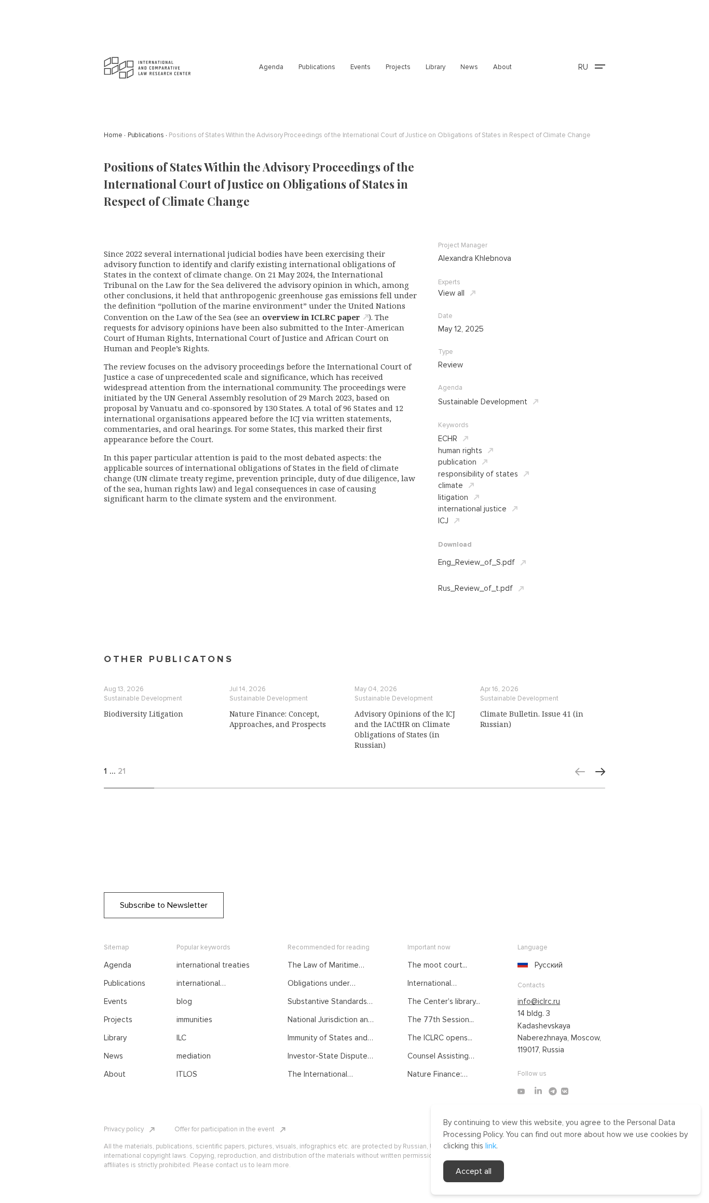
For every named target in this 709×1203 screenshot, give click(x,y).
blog (184, 1001)
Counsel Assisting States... (438, 1056)
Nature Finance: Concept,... (434, 1074)
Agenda (271, 67)
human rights (460, 450)
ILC (181, 1037)
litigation (453, 497)
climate (450, 485)
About (502, 67)
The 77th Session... (440, 1019)
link (490, 1146)
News (469, 67)
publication (457, 462)
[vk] (565, 1091)
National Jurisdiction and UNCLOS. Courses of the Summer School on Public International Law (331, 1020)
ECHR (447, 438)
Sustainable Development (482, 401)
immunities (194, 1019)
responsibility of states (478, 474)
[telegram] (553, 1091)
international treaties (213, 965)
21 (122, 771)
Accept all (474, 1171)
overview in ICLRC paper (311, 317)
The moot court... (437, 965)
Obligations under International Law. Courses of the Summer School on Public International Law (329, 984)
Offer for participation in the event (224, 1129)
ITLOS (186, 1074)
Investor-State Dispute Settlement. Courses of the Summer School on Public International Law (328, 1056)
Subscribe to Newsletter (164, 905)
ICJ (443, 520)
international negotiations (198, 984)
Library (435, 67)
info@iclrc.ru (538, 1001)
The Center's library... (443, 1001)
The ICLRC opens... (439, 1037)
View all (451, 293)
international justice (472, 508)
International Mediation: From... (437, 984)
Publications (316, 67)
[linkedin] (538, 1091)
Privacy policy (124, 1129)
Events (360, 67)
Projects (398, 67)
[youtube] (521, 1091)
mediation (193, 1056)
